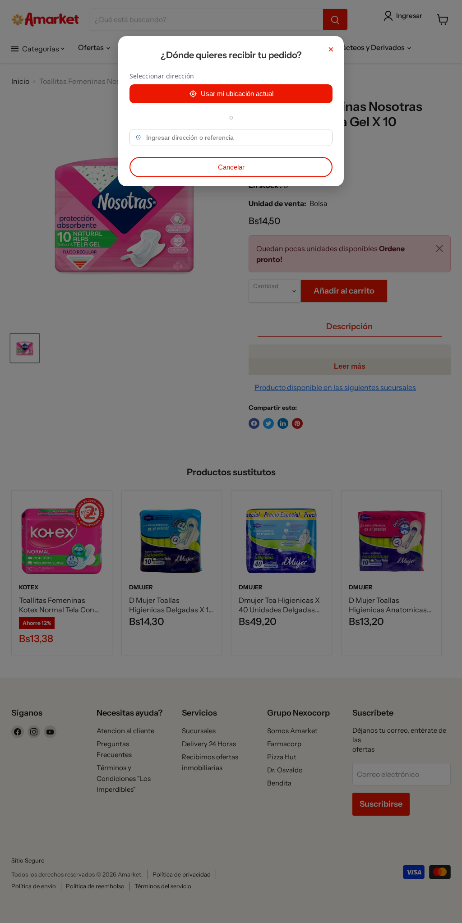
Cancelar (231, 167)
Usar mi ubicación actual (237, 93)
